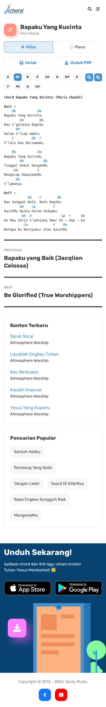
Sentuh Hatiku (27, 451)
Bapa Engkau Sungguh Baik (40, 499)
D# (67, 77)
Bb (18, 77)
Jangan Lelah (26, 483)
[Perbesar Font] (98, 77)
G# (37, 86)
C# (47, 77)
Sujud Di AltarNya (67, 483)
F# (18, 86)
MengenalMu (26, 515)
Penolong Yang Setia (33, 467)
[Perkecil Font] (89, 77)
